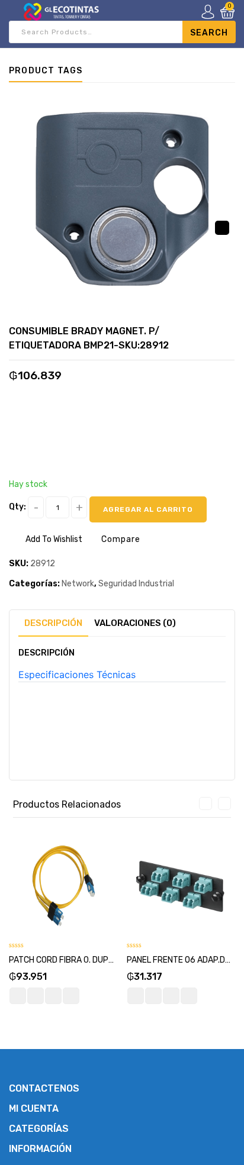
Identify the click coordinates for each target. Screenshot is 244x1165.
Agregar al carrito (148, 509)
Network (78, 584)
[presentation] (205, 803)
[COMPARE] (53, 995)
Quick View (71, 995)
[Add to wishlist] (35, 995)
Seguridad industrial (136, 584)
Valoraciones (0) (135, 623)
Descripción (53, 623)
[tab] (53, 623)
